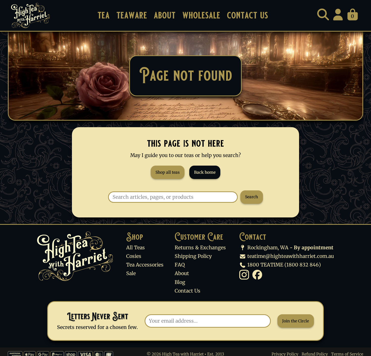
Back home (205, 172)
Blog (180, 282)
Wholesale (201, 15)
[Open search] (323, 14)
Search (251, 196)
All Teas (135, 247)
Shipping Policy (193, 256)
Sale (131, 273)
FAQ (180, 265)
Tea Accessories (145, 265)
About (164, 15)
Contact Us (247, 15)
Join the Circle (295, 321)
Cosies (133, 256)
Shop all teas (167, 172)
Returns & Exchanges (200, 247)
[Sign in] (338, 14)
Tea (103, 15)
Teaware (131, 15)
